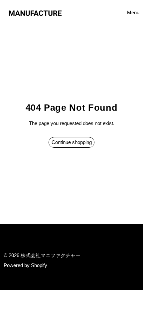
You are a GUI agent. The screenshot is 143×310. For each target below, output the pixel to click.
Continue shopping (72, 142)
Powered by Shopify (25, 265)
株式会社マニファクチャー (50, 255)
